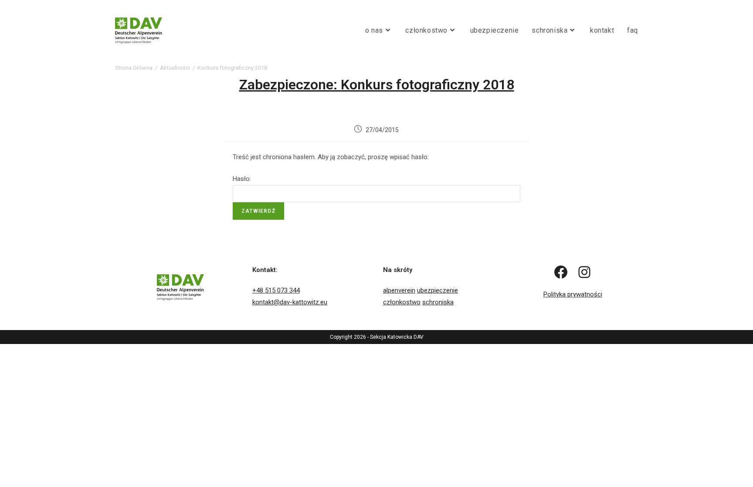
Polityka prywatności (572, 294)
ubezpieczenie (437, 290)
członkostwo (402, 302)
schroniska (438, 302)
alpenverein (399, 290)
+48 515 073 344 (276, 290)
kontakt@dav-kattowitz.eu (289, 302)
